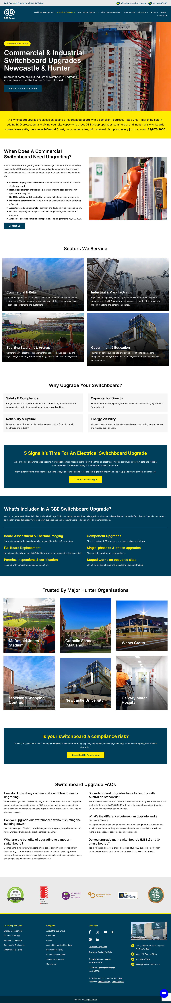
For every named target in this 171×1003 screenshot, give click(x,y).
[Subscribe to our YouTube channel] (107, 932)
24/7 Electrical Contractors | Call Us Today (23, 3)
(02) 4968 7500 (160, 3)
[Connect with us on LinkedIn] (99, 940)
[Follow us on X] (99, 932)
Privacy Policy (104, 981)
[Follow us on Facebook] (92, 932)
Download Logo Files (98, 946)
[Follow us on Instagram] (114, 932)
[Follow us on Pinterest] (92, 940)
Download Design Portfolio (100, 952)
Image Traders (90, 999)
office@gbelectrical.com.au (133, 3)
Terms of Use (118, 981)
